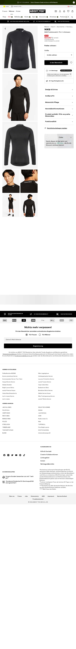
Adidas (40, 410)
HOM (39, 416)
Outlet (7, 6)
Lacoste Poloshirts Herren (46, 379)
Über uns (11, 496)
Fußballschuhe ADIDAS (9, 373)
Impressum (51, 496)
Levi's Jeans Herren (8, 396)
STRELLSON (6, 424)
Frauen (4, 11)
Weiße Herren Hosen (44, 393)
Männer (11, 11)
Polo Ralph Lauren (43, 427)
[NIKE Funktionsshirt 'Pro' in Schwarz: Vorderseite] (20, 49)
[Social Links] (4, 455)
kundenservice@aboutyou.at (23, 356)
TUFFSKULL (41, 424)
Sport (53, 26)
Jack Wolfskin (42, 413)
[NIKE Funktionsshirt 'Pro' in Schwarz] (20, 145)
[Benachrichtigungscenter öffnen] (64, 11)
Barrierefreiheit (62, 496)
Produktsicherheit (38, 499)
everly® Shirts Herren (44, 399)
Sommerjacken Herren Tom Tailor (12, 379)
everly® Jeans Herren (44, 382)
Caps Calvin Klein (43, 385)
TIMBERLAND (6, 427)
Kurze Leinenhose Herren (9, 376)
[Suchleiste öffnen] (71, 17)
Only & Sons (5, 410)
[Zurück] (5, 28)
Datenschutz (35, 496)
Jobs (26, 496)
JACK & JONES (6, 407)
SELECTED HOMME (44, 407)
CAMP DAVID (6, 413)
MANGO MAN (6, 419)
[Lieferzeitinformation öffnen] (70, 74)
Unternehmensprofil (44, 433)
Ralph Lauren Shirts (8, 387)
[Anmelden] (60, 11)
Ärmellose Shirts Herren (45, 390)
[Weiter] (68, 16)
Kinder (18, 11)
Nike (39, 421)
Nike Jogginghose (43, 373)
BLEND (4, 433)
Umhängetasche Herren (45, 376)
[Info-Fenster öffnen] (74, 2)
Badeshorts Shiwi (43, 387)
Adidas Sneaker (7, 385)
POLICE (4, 421)
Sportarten (61, 26)
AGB (43, 496)
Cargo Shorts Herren (8, 382)
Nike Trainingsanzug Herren (46, 396)
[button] (59, 55)
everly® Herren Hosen (8, 390)
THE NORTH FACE (7, 430)
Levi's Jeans (6, 399)
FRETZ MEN (5, 416)
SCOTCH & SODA (43, 430)
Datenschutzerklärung (9, 354)
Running (69, 26)
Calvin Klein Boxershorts (9, 393)
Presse (20, 496)
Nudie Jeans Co (43, 419)
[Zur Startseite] (13, 447)
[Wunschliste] (68, 11)
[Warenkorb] (72, 11)
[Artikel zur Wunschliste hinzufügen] (71, 62)
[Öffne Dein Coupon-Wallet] (56, 11)
